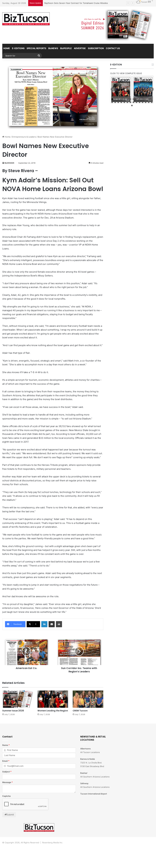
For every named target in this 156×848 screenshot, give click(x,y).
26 (145, 102)
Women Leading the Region (52, 710)
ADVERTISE (80, 48)
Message (6, 782)
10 (139, 99)
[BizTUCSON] (26, 18)
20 (127, 102)
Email (5, 761)
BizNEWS (53, 48)
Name (5, 745)
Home (7, 137)
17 (118, 102)
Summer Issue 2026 (13, 710)
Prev (113, 89)
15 (112, 102)
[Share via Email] (52, 624)
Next (151, 89)
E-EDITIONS (18, 48)
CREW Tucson (80, 710)
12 (145, 99)
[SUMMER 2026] (121, 89)
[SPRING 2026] (143, 89)
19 (124, 102)
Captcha (6, 796)
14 (151, 99)
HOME (6, 48)
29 (132, 105)
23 (136, 102)
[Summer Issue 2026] (17, 699)
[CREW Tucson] (88, 699)
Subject (6, 771)
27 (148, 102)
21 (130, 102)
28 (151, 102)
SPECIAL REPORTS (36, 48)
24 (139, 102)
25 (142, 102)
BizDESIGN (9, 163)
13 (148, 99)
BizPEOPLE (66, 48)
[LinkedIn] (44, 624)
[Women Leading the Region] (52, 699)
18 (121, 102)
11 (142, 99)
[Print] (59, 624)
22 (133, 102)
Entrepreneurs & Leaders (24, 137)
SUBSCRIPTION (96, 48)
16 (115, 102)
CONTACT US (113, 48)
